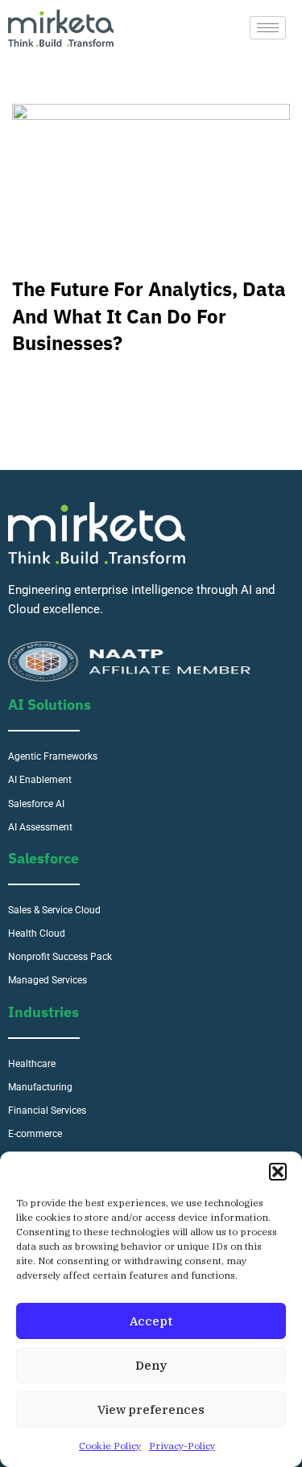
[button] (278, 1172)
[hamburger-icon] (268, 27)
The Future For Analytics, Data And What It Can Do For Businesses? (149, 316)
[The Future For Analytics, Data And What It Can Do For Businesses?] (151, 182)
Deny (151, 1365)
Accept (151, 1321)
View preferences (151, 1409)
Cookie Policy (110, 1446)
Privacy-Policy (182, 1446)
